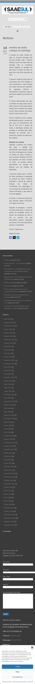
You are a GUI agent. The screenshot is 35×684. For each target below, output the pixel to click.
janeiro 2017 (8, 470)
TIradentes (7, 260)
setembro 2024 (9, 340)
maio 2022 (7, 374)
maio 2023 (7, 350)
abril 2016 (7, 501)
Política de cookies (7, 681)
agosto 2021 (8, 381)
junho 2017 (8, 456)
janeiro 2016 (8, 511)
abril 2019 (7, 412)
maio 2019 (7, 408)
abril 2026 (7, 319)
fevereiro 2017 (9, 467)
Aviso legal (30, 681)
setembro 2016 (9, 484)
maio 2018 (7, 429)
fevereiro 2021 (9, 395)
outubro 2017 (8, 446)
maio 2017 (7, 460)
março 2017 (8, 463)
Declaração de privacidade (19, 681)
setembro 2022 (9, 364)
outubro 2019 (8, 405)
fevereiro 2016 (9, 508)
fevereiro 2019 (9, 415)
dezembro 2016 (9, 473)
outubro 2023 (8, 343)
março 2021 (8, 391)
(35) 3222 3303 (15, 636)
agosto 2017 (8, 453)
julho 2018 (7, 422)
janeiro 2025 (8, 333)
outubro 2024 (8, 336)
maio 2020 (7, 398)
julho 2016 (7, 491)
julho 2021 (7, 384)
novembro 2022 (9, 360)
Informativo (8, 286)
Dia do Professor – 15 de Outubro (14, 263)
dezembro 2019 (9, 401)
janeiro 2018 (8, 439)
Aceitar (17, 666)
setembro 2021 (9, 377)
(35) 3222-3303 (15, 640)
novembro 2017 (9, 443)
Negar (17, 672)
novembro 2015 (9, 518)
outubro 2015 (8, 522)
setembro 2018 (9, 419)
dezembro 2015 (9, 515)
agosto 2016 (8, 487)
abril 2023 (7, 353)
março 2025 (8, 329)
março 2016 (8, 504)
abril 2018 (7, 432)
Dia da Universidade (10, 282)
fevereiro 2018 (9, 436)
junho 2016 (8, 494)
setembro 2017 (9, 449)
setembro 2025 (9, 326)
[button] (32, 647)
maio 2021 (7, 388)
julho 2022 (7, 367)
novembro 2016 (9, 477)
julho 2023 (7, 346)
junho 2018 (8, 425)
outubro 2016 (8, 480)
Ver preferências (17, 677)
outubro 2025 (8, 322)
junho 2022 (8, 371)
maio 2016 (7, 497)
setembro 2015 (9, 525)
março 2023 (8, 357)
